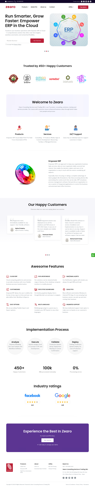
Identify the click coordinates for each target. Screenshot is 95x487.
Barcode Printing (52, 466)
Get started (47, 440)
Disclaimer (86, 484)
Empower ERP (23, 468)
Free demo (83, 7)
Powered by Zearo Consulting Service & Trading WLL (37, 484)
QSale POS (34, 7)
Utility (70, 7)
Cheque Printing (52, 468)
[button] (44, 51)
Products (24, 7)
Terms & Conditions (70, 484)
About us (43, 7)
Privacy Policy (17, 44)
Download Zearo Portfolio (40, 468)
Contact (52, 7)
